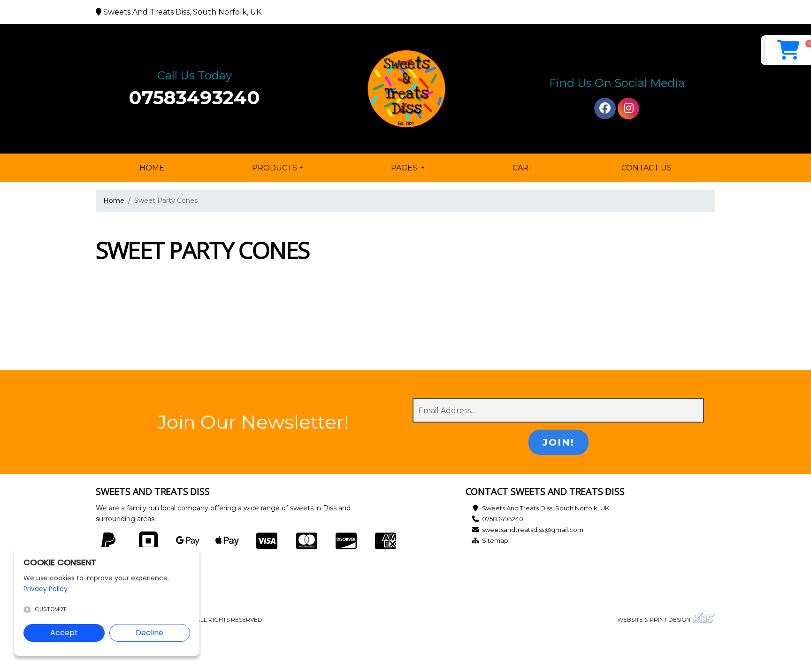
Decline (149, 632)
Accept (64, 632)
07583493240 (194, 97)
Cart (523, 167)
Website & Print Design (654, 619)
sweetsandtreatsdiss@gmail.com (532, 529)
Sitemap (495, 540)
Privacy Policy (45, 588)
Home (153, 167)
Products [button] (274, 167)
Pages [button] (405, 167)
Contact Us (646, 167)
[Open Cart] (788, 50)
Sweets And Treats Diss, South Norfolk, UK (545, 508)
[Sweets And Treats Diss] (405, 88)
